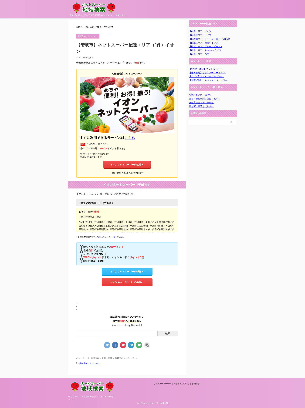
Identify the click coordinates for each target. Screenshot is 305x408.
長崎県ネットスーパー (89, 363)
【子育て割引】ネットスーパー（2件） (208, 80)
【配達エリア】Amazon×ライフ (205, 50)
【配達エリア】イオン (200, 31)
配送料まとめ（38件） (200, 94)
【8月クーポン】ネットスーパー (205, 68)
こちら (130, 138)
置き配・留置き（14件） (201, 106)
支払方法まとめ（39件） (201, 102)
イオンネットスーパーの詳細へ (127, 271)
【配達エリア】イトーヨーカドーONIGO (209, 38)
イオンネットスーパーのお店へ (127, 164)
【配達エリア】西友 (199, 54)
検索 (167, 333)
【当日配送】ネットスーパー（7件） (207, 72)
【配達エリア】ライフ (200, 35)
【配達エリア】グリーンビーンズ (205, 46)
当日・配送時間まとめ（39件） (205, 98)
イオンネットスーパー (106, 237)
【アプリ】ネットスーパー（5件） (206, 76)
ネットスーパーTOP (162, 383)
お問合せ (196, 383)
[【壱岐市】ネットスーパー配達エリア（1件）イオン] (131, 345)
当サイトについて (181, 383)
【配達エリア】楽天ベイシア (203, 42)
